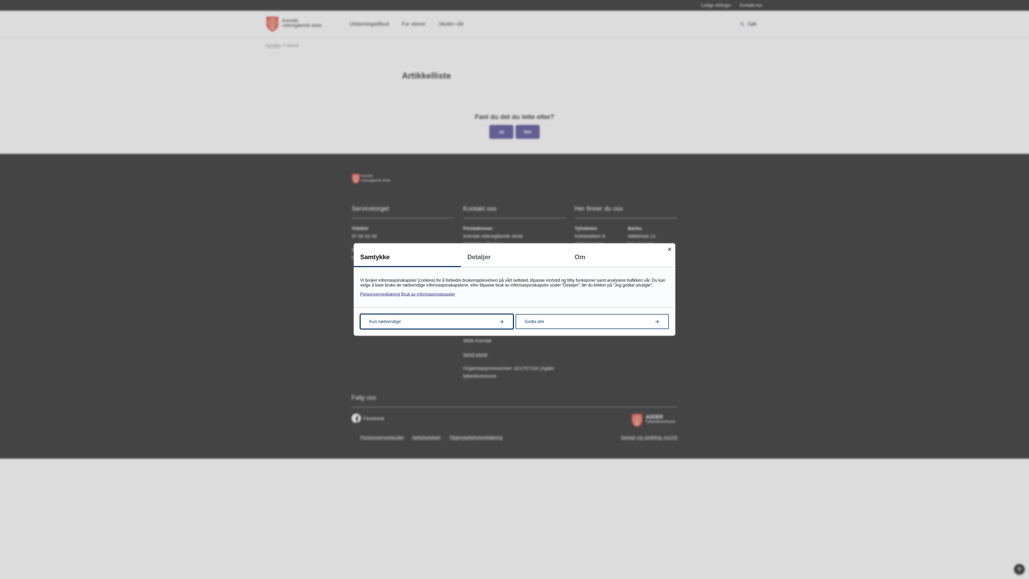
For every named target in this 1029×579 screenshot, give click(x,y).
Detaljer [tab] (479, 257)
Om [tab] (580, 257)
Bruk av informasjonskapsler (428, 294)
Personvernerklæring (380, 294)
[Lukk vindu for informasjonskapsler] (669, 249)
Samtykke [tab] (375, 257)
